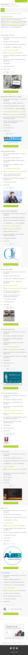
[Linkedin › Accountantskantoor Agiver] (10, 72)
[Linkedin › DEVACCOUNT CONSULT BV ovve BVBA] (10, 133)
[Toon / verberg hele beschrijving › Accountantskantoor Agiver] (15, 56)
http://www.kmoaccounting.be (13, 171)
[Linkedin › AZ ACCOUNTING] (10, 604)
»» (14, 31)
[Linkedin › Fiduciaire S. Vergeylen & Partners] (10, 434)
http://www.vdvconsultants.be (13, 288)
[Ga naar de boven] (26, 92)
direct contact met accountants (12, 24)
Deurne (10, 41)
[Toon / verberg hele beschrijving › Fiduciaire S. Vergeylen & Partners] (15, 418)
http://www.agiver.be (11, 52)
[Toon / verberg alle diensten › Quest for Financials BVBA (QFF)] (15, 235)
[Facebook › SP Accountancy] (7, 486)
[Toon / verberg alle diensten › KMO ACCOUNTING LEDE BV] (15, 178)
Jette (13, 514)
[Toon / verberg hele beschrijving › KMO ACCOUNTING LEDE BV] (15, 174)
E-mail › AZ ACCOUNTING (9, 587)
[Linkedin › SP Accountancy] (10, 486)
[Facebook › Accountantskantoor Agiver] (7, 72)
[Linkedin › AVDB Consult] (10, 544)
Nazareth (14, 399)
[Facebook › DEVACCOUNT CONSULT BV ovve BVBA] (7, 133)
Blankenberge (15, 217)
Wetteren (14, 458)
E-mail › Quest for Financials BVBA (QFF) (12, 225)
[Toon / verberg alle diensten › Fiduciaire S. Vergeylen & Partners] (15, 422)
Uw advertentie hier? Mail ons (14, 638)
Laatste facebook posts (9, 66)
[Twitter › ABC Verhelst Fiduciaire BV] (4, 369)
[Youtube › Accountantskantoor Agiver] (14, 72)
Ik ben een (21, 1)
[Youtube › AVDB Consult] (14, 544)
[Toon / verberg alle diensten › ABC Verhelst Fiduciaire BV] (15, 357)
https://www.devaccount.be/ (13, 114)
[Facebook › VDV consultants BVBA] (7, 307)
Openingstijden (7, 63)
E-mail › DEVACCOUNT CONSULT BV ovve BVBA (14, 111)
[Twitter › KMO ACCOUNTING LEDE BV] (4, 188)
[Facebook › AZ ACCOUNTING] (7, 604)
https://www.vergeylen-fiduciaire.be (14, 413)
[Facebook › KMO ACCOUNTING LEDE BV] (7, 188)
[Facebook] (14, 648)
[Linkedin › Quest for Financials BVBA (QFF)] (10, 244)
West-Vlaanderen (7, 103)
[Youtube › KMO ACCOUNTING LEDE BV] (14, 188)
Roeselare (14, 103)
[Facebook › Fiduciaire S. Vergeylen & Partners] (7, 434)
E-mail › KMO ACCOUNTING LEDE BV (11, 168)
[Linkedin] (17, 648)
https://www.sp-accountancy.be (14, 469)
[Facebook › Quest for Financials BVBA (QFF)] (7, 244)
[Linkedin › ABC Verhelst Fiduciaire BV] (10, 369)
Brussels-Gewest (7, 514)
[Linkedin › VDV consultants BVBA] (10, 307)
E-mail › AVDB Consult (8, 522)
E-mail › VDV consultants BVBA (10, 285)
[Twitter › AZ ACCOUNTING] (4, 604)
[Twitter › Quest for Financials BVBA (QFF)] (4, 244)
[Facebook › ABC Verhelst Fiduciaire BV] (7, 369)
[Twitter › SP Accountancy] (4, 486)
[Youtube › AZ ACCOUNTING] (14, 604)
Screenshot (20, 52)
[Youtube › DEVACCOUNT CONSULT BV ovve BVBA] (14, 133)
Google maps (16, 41)
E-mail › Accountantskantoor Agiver (11, 50)
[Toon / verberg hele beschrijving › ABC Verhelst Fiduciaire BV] (15, 352)
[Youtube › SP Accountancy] (14, 486)
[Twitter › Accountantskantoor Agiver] (4, 72)
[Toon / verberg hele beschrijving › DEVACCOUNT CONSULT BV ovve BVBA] (15, 117)
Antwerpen (5, 41)
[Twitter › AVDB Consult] (4, 544)
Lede (13, 157)
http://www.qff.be (11, 228)
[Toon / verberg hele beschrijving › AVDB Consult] (15, 529)
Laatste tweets (7, 538)
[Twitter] (11, 648)
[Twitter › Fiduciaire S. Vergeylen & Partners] (4, 434)
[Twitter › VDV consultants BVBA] (4, 307)
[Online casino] (14, 624)
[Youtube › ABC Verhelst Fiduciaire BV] (14, 369)
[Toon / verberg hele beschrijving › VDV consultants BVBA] (15, 291)
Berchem (11, 275)
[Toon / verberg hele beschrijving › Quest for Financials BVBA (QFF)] (15, 231)
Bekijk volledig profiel (10, 91)
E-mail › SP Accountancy (8, 466)
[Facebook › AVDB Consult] (7, 544)
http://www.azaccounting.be (13, 590)
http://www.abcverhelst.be (13, 349)
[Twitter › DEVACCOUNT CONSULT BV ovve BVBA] (4, 133)
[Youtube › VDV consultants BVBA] (14, 307)
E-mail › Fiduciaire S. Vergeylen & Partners (12, 410)
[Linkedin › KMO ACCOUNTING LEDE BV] (10, 188)
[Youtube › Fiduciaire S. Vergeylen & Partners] (14, 434)
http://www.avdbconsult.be (13, 525)
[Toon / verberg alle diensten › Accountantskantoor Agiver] (15, 60)
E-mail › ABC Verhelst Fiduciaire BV (11, 346)
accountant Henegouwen (12, 21)
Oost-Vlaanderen (7, 157)
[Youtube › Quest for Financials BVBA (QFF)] (14, 244)
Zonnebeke (14, 335)
